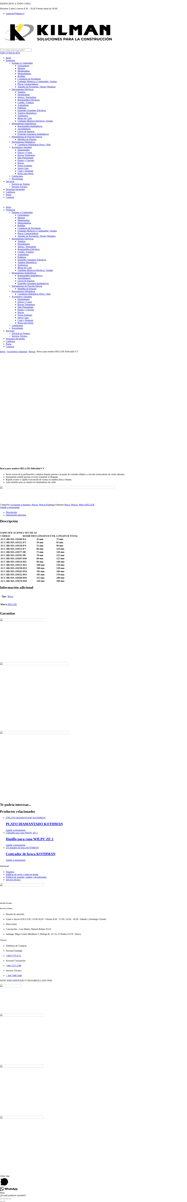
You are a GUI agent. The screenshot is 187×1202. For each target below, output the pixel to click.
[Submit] (2, 50)
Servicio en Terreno (21, 184)
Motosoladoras (24, 73)
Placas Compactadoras (28, 84)
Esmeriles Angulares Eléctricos (32, 110)
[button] (93, 202)
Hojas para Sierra (25, 173)
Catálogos (10, 192)
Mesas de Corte (25, 118)
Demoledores (24, 94)
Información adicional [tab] (16, 515)
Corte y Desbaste (25, 171)
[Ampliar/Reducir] (1, 1198)
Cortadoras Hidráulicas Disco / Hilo (34, 144)
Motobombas (24, 71)
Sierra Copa (23, 168)
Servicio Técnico (19, 186)
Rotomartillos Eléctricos (29, 100)
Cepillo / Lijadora (26, 102)
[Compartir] (7, 1198)
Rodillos (21, 76)
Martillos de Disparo (27, 139)
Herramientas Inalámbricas (24, 123)
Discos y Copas (25, 152)
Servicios (10, 181)
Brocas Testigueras (26, 155)
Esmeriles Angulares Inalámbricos (33, 134)
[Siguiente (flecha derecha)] (4, 1201)
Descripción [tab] (11, 512)
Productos (10, 60)
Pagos (8, 194)
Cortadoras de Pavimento (29, 79)
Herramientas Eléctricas (22, 89)
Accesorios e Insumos (22, 147)
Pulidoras (22, 108)
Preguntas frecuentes (15, 189)
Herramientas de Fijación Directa (27, 136)
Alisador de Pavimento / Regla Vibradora (37, 86)
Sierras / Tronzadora (27, 97)
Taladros (21, 92)
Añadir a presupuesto (10, 507)
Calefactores (17, 176)
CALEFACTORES (9, 1163)
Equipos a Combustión (22, 63)
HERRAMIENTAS (9, 1010)
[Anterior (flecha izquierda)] (1, 1201)
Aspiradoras (23, 105)
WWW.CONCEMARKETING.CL (69, 980)
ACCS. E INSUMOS (10, 1061)
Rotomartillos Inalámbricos (30, 126)
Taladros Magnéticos (27, 113)
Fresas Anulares (25, 165)
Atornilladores (24, 129)
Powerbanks (17, 179)
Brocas (21, 163)
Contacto (10, 197)
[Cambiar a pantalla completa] (4, 1198)
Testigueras (23, 115)
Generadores (23, 65)
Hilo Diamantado (25, 158)
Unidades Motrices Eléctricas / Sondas (35, 121)
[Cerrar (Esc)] (10, 1198)
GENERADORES (9, 1112)
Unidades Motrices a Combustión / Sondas (37, 81)
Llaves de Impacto (26, 131)
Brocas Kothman (47, 504)
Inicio (8, 58)
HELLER (12, 604)
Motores (21, 68)
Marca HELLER (86, 504)
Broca (67, 504)
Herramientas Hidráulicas (23, 142)
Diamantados (24, 150)
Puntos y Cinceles (26, 160)
